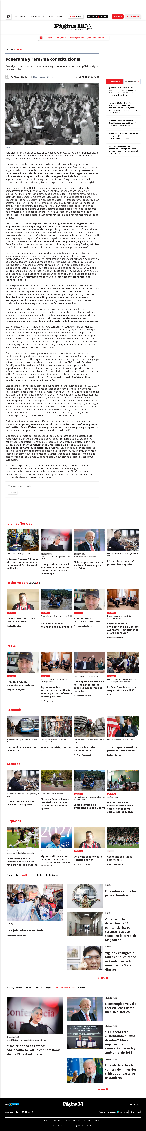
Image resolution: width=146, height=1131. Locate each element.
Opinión (13, 493)
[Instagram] (20, 1112)
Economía (60, 16)
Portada (9, 49)
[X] (23, 1112)
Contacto (57, 1120)
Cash (9, 875)
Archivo (47, 1120)
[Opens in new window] (123, 1112)
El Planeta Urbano (33, 988)
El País (51, 16)
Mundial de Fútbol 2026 (37, 16)
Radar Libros (52, 875)
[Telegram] (32, 1112)
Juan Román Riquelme (96, 38)
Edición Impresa (20, 16)
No (16, 875)
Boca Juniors (61, 38)
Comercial (131, 1104)
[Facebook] (17, 1112)
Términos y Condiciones (93, 1120)
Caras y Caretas (14, 988)
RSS (139, 1104)
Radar (40, 875)
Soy (32, 875)
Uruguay (50, 38)
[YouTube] (29, 1112)
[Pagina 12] (73, 27)
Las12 (24, 875)
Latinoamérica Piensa (65, 988)
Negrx (48, 988)
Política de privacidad (72, 1120)
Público (81, 988)
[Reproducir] (89, 17)
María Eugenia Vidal (77, 38)
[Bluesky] (26, 1112)
